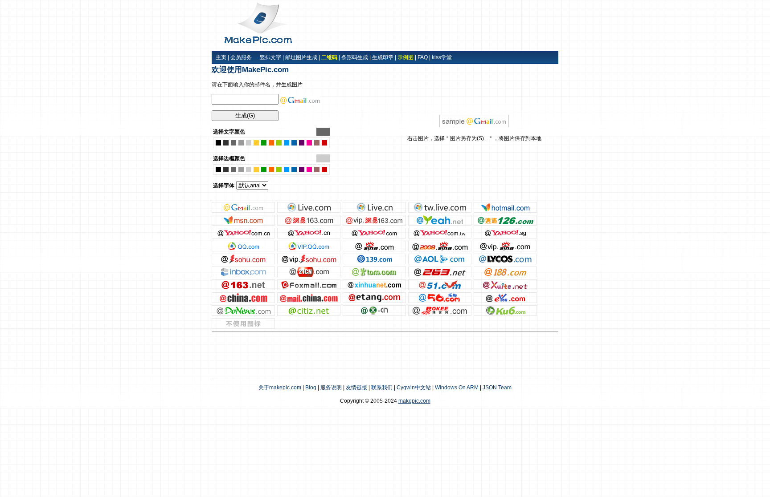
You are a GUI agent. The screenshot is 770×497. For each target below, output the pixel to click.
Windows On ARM (457, 387)
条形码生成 (354, 57)
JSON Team (497, 387)
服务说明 (331, 387)
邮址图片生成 (301, 57)
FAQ (423, 57)
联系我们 (382, 387)
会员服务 (241, 57)
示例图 (405, 57)
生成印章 (382, 57)
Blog (310, 387)
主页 (221, 57)
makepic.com (414, 401)
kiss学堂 (442, 57)
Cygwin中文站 (414, 387)
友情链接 (356, 387)
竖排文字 (270, 57)
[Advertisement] (452, 25)
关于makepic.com (279, 387)
